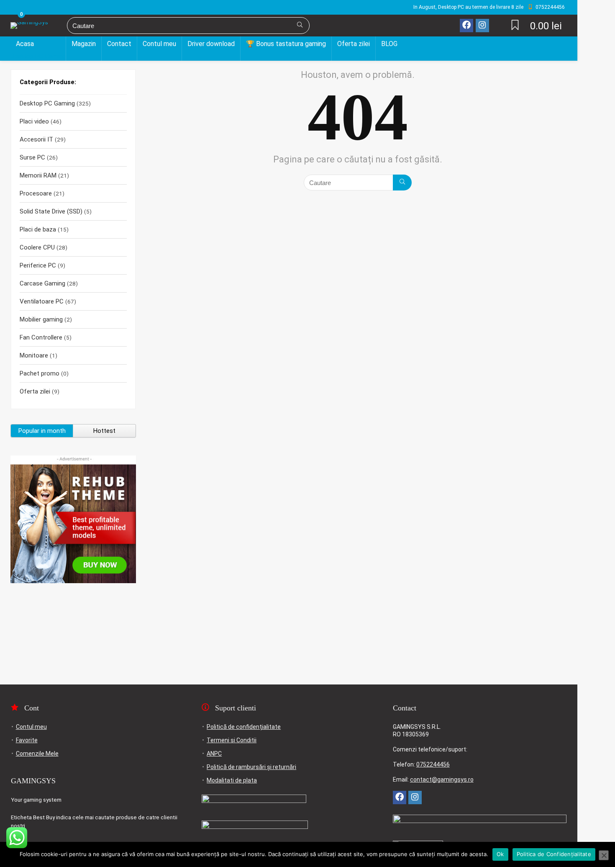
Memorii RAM (38, 175)
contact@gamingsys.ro (442, 779)
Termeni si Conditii (231, 740)
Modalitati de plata (232, 780)
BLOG (389, 44)
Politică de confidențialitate (244, 726)
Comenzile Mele (37, 753)
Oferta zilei (353, 44)
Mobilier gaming (41, 319)
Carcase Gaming (42, 283)
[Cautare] (299, 25)
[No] (604, 855)
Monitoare (34, 355)
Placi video (34, 121)
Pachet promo (39, 373)
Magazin (84, 44)
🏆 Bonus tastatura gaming (286, 44)
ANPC (214, 753)
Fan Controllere (41, 337)
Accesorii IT (36, 139)
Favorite (27, 740)
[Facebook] (466, 25)
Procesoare (36, 193)
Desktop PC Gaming (38, 56)
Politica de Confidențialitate (554, 854)
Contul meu (159, 44)
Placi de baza (38, 229)
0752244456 (433, 764)
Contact (119, 44)
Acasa (25, 44)
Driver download (211, 44)
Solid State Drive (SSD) (51, 211)
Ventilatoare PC (42, 301)
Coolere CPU (37, 247)
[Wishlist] (515, 26)
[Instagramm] (482, 25)
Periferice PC (38, 265)
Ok (500, 854)
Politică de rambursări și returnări (251, 767)
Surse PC (32, 157)
